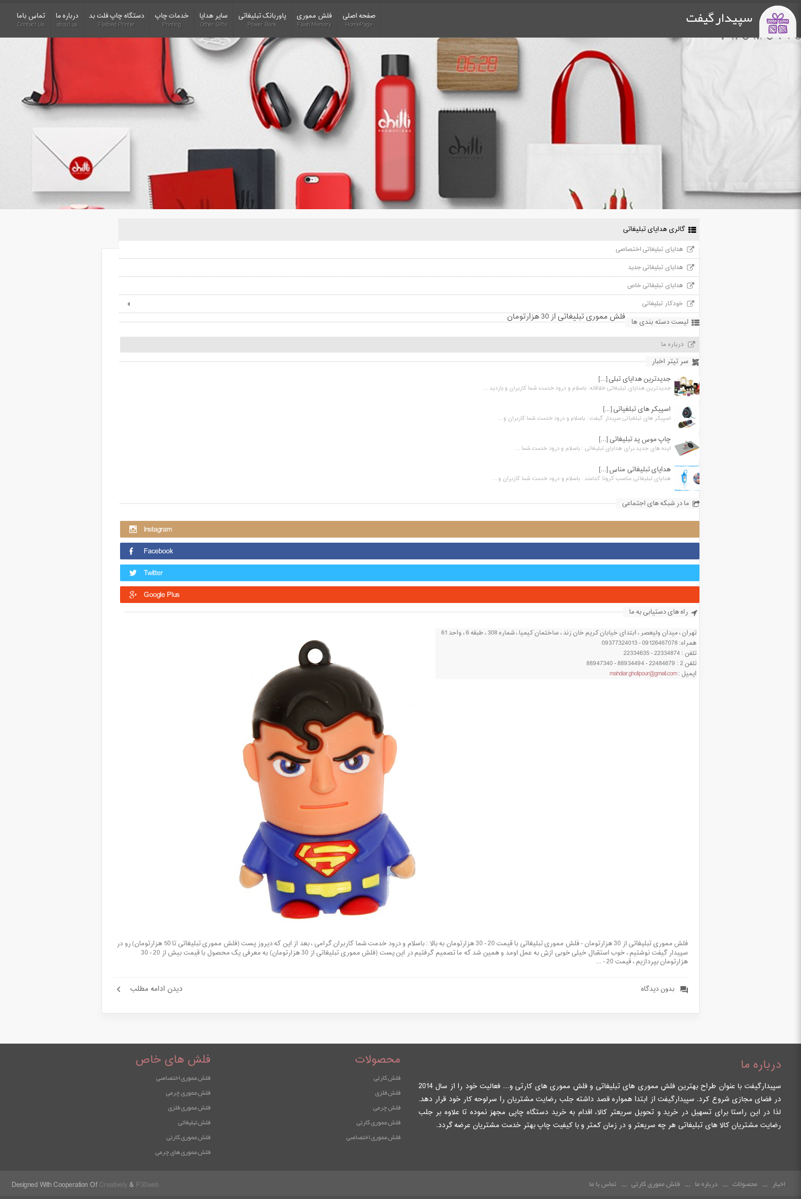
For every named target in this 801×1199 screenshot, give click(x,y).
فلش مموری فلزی (189, 1107)
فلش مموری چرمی (188, 1092)
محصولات (744, 1184)
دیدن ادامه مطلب (156, 989)
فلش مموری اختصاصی (373, 1136)
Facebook (158, 551)
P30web (147, 1185)
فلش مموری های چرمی (182, 1151)
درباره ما (672, 345)
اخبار (778, 1184)
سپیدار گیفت (719, 18)
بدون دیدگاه (657, 989)
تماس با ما (603, 1184)
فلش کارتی (387, 1077)
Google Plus (161, 595)
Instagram (158, 530)
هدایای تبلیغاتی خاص (655, 286)
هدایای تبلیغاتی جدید (655, 268)
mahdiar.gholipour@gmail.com (643, 674)
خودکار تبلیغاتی (662, 304)
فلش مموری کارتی (378, 1122)
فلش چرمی (386, 1107)
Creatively (113, 1185)
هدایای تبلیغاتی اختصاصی (649, 249)
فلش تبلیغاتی (194, 1122)
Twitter (153, 573)
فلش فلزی (387, 1092)
